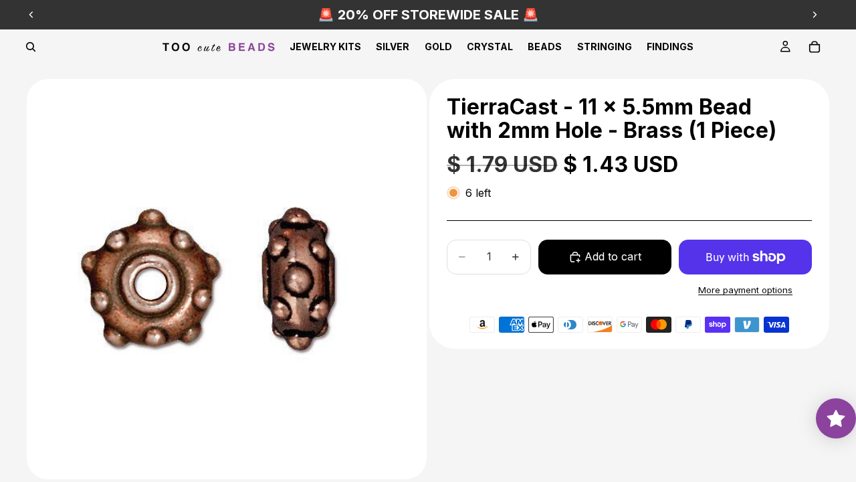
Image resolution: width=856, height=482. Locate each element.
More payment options (745, 290)
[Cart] (814, 47)
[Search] (30, 47)
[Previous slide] (31, 14)
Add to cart (612, 256)
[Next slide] (814, 14)
